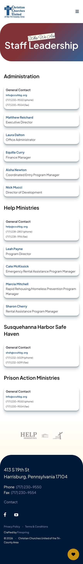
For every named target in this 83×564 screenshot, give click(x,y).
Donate (73, 554)
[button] (77, 11)
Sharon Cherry (16, 306)
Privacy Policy (12, 526)
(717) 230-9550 (29, 487)
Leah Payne (14, 249)
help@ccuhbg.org (17, 226)
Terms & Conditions (36, 526)
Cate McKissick (17, 266)
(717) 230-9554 (23, 492)
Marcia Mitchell (17, 284)
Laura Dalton (15, 135)
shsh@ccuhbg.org (17, 352)
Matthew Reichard (19, 117)
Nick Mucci (14, 187)
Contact (11, 502)
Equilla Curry (15, 152)
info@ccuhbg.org (16, 95)
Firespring (23, 532)
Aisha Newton (16, 170)
